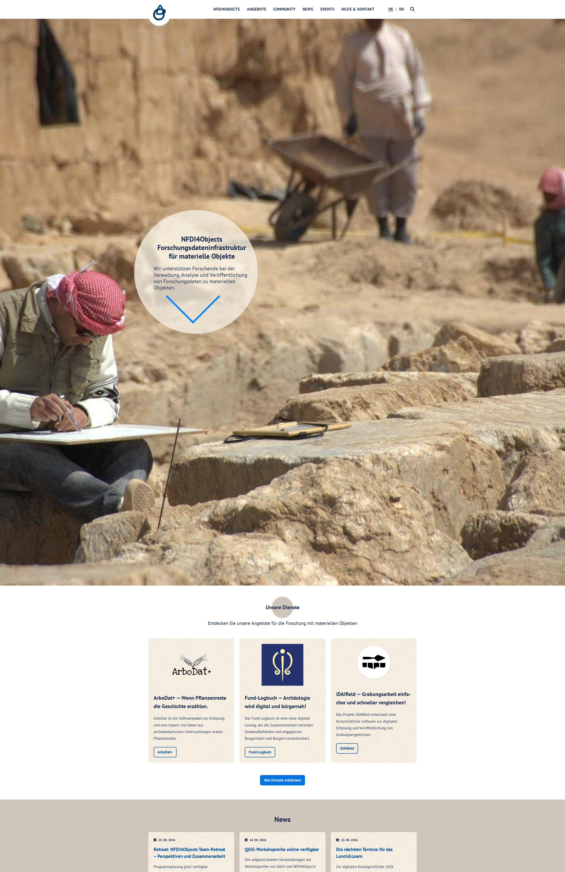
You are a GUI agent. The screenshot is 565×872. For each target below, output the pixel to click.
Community (284, 9)
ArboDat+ (165, 752)
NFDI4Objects (226, 9)
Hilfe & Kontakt (357, 9)
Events (327, 9)
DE (390, 9)
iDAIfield (347, 748)
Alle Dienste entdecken (282, 780)
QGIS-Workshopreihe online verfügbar (282, 849)
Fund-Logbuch (260, 752)
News (308, 9)
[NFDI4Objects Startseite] (159, 15)
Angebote (256, 9)
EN (401, 9)
